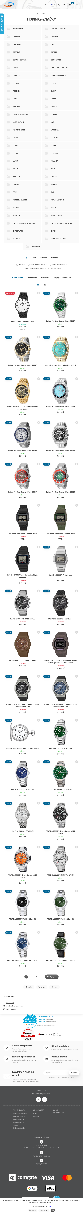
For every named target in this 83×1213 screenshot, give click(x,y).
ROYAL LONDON (57, 200)
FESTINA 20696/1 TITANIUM (22, 831)
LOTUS (15, 153)
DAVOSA (16, 75)
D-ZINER (16, 83)
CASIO (53, 44)
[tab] (38, 284)
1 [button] (27, 977)
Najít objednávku (19, 1128)
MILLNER (54, 161)
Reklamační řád (18, 1119)
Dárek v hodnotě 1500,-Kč (35, 268)
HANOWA (16, 107)
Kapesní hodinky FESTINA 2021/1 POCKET (22, 748)
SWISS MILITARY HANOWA (61, 223)
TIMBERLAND (18, 231)
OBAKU (54, 177)
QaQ (52, 192)
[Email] (64, 5)
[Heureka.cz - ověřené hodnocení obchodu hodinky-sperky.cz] (41, 1021)
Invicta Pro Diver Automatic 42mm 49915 (60, 365)
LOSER (53, 145)
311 (37, 977)
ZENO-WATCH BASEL (59, 239)
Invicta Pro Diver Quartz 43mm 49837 (22, 365)
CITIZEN (54, 52)
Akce (22, 265)
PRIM (15, 192)
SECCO (16, 208)
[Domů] (8, 4)
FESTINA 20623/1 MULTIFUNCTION (60, 875)
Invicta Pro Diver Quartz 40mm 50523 (60, 492)
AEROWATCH (18, 29)
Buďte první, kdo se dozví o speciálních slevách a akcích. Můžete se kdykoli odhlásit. (26, 1080)
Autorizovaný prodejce (22, 1045)
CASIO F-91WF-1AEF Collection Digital (22, 533)
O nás (35, 1113)
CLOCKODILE (56, 60)
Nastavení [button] (32, 1210)
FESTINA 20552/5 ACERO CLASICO (22, 919)
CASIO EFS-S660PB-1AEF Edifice (60, 619)
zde (50, 1206)
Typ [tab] (26, 258)
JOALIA (54, 114)
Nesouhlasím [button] (44, 1210)
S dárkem (56, 268)
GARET (15, 99)
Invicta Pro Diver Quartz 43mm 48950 (60, 451)
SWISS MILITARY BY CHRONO (24, 223)
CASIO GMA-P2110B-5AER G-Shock (23, 660)
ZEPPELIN (36, 247)
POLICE (54, 184)
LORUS (15, 145)
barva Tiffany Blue (59, 265)
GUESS (53, 99)
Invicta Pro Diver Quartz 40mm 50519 (22, 492)
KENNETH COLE (19, 130)
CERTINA (16, 52)
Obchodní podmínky (20, 1113)
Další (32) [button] (50, 977)
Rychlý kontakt (11, 1009)
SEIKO (53, 208)
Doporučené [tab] (17, 277)
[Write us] (41, 1160)
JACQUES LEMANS (20, 114)
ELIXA (53, 83)
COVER (15, 68)
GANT (53, 91)
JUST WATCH (18, 122)
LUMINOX (54, 153)
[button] (28, 987)
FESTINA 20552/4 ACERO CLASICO (60, 919)
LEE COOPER (56, 138)
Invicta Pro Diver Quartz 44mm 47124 (22, 451)
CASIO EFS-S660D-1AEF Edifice (22, 619)
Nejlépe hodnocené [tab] (62, 277)
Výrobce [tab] (43, 258)
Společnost (38, 1110)
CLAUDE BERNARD (20, 60)
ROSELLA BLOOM (20, 200)
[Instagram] (44, 1099)
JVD (52, 122)
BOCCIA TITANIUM (58, 29)
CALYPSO (17, 37)
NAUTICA (16, 177)
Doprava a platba (19, 1116)
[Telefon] (59, 5)
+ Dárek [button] (46, 293)
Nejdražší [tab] (45, 277)
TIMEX (53, 231)
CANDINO (54, 37)
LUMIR (15, 161)
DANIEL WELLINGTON (59, 68)
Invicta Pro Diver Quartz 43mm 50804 (60, 407)
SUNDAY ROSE (56, 215)
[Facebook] (38, 1099)
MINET (15, 169)
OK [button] (53, 1210)
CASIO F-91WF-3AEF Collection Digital (60, 533)
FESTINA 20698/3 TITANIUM (60, 790)
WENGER (16, 239)
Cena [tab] (34, 258)
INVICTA (54, 107)
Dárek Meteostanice (38, 265)
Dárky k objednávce (60, 1046)
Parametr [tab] (54, 258)
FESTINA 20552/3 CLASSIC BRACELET (22, 961)
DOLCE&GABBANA (58, 75)
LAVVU (15, 138)
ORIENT (16, 184)
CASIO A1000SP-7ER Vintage (60, 575)
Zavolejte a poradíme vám (23, 1057)
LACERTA (55, 130)
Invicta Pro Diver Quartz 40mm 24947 (60, 321)
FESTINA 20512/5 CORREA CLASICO (60, 960)
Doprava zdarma (59, 1057)
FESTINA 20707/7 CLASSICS (22, 790)
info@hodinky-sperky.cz (14, 1006)
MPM (53, 169)
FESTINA (16, 91)
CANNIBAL (17, 44)
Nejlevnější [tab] (32, 277)
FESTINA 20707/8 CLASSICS (60, 748)
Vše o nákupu (19, 1110)
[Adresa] (41, 1142)
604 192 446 (10, 1003)
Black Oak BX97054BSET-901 (22, 321)
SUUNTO (16, 215)
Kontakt (36, 1116)
